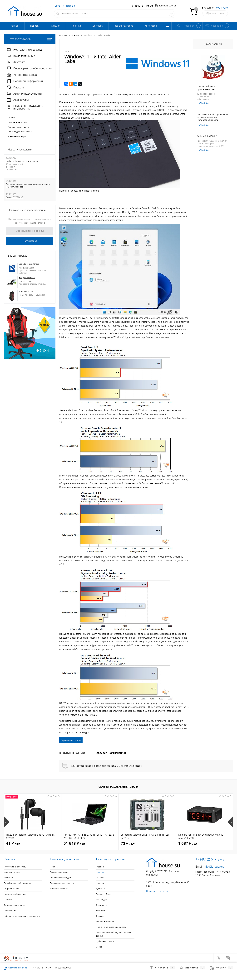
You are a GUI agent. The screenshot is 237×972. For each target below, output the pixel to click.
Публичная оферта (105, 941)
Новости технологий (20, 149)
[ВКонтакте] (66, 84)
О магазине (101, 905)
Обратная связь (17, 967)
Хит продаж (151, 25)
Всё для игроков (17, 255)
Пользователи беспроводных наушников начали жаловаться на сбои (28, 185)
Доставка (98, 25)
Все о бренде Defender (29, 264)
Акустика (8, 877)
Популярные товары (17, 122)
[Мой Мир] (75, 84)
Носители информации (14, 894)
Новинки (76, 25)
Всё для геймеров (27, 277)
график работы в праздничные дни (22, 161)
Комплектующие (12, 872)
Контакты (100, 910)
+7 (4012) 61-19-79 (41, 967)
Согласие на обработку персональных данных (114, 934)
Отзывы (100, 916)
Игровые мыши (26, 291)
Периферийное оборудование (18, 883)
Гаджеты (8, 899)
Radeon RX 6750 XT (14, 197)
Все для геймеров (123, 25)
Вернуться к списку (71, 740)
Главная (14, 25)
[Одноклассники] (71, 84)
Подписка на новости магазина (27, 210)
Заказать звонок (167, 5)
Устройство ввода (12, 888)
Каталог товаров (19, 39)
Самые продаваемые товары (118, 786)
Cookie (99, 947)
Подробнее (202, 103)
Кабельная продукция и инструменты (22, 916)
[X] (80, 84)
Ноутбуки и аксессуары (15, 867)
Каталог (55, 25)
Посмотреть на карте (157, 891)
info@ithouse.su (214, 866)
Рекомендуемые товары (20, 131)
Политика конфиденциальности (111, 927)
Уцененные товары (17, 136)
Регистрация (68, 6)
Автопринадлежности (14, 905)
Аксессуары (10, 910)
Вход (57, 6)
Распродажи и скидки (18, 127)
